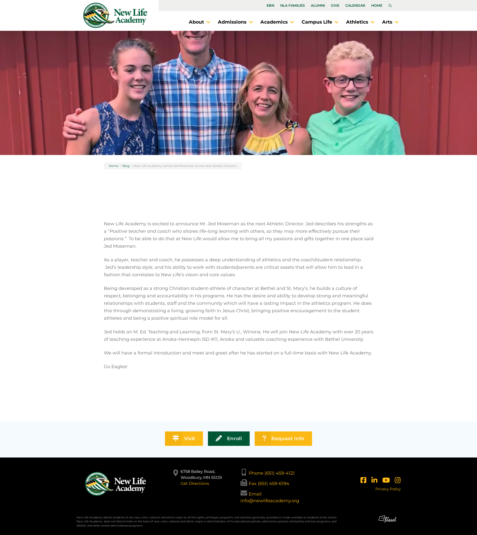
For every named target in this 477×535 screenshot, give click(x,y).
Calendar (355, 5)
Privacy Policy (388, 489)
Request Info (287, 438)
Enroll (234, 438)
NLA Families (292, 5)
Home (376, 5)
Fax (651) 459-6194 (269, 483)
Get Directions (195, 483)
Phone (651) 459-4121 (272, 473)
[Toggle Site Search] (390, 5)
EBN (270, 5)
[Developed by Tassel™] (387, 523)
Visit (189, 438)
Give (335, 5)
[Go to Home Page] (115, 15)
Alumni (318, 5)
